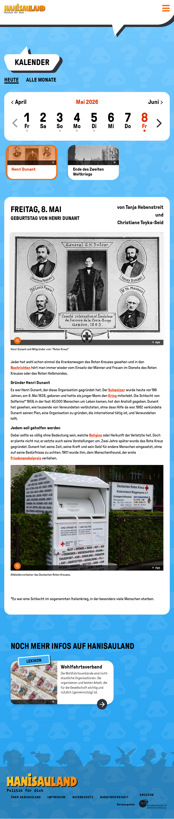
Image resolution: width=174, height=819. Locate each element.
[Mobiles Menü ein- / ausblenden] (166, 8)
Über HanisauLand (26, 797)
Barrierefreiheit (114, 797)
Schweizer (116, 390)
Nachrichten (20, 368)
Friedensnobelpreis (26, 458)
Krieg (112, 396)
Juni (154, 102)
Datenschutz (83, 797)
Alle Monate (41, 80)
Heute (11, 80)
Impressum (57, 797)
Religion (95, 435)
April (20, 102)
